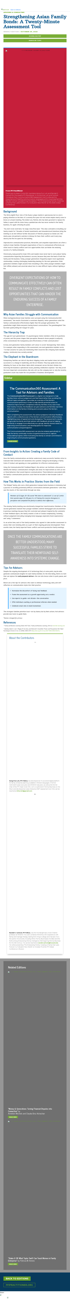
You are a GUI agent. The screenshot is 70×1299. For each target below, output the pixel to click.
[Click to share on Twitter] (0, 1295)
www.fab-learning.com (58, 626)
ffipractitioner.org (19, 1285)
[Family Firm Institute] (7, 1298)
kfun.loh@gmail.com (24, 791)
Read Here (13, 1117)
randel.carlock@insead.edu (48, 943)
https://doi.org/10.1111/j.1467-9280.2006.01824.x (46, 631)
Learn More (12, 441)
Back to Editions (17, 1278)
